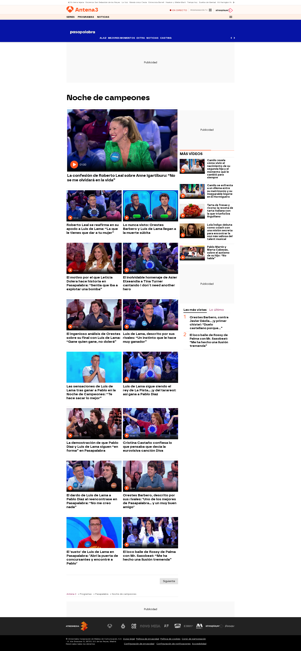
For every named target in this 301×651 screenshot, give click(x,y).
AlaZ (103, 38)
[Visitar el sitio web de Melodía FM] (199, 626)
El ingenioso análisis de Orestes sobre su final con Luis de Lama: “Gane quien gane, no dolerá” (93, 338)
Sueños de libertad (207, 2)
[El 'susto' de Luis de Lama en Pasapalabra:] (94, 532)
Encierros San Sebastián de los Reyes (103, 2)
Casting (166, 38)
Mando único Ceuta (138, 2)
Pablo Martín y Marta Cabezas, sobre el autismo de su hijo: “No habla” (218, 253)
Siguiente (169, 581)
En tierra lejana (77, 2)
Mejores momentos (121, 38)
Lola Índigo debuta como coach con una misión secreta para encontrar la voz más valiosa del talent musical (219, 232)
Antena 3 (71, 594)
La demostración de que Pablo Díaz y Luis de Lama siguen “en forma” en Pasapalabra (92, 446)
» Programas (85, 594)
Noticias (103, 17)
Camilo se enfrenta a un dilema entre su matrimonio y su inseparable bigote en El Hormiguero (220, 191)
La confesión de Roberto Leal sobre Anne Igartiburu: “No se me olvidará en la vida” (121, 177)
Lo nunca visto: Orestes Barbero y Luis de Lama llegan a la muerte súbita (149, 229)
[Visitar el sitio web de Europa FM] (188, 626)
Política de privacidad (147, 639)
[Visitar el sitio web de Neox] (134, 626)
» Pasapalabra (100, 594)
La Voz (125, 2)
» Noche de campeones (123, 594)
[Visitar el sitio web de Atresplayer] (215, 626)
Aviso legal (129, 639)
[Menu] (231, 16)
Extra (141, 38)
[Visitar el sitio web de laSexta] (123, 626)
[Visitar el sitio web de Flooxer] (229, 626)
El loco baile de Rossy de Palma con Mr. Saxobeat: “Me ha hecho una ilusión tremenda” (149, 556)
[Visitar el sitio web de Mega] (156, 626)
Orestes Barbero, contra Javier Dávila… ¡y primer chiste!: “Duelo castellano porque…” (209, 322)
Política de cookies (170, 639)
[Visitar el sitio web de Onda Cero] (177, 626)
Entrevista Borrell (156, 2)
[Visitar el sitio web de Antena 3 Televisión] (112, 626)
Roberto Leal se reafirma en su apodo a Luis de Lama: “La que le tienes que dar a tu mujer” (92, 229)
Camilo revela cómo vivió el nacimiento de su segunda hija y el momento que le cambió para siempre (218, 169)
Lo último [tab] (216, 310)
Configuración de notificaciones (173, 644)
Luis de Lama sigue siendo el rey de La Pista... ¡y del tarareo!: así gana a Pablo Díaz (149, 390)
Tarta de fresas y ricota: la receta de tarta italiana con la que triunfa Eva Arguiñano (220, 211)
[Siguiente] (233, 2)
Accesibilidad (199, 644)
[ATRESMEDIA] (77, 626)
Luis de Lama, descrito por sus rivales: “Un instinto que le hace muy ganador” (149, 338)
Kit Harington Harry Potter (229, 2)
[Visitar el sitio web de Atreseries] (166, 626)
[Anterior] (68, 2)
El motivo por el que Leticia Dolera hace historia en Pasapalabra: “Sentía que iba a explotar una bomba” (92, 283)
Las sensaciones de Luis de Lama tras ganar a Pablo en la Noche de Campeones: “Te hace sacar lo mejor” (91, 392)
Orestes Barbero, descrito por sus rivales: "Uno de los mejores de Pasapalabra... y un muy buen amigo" (149, 501)
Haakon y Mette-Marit (176, 2)
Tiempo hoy (192, 2)
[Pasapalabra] (83, 40)
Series (70, 17)
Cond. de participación (194, 639)
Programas (86, 17)
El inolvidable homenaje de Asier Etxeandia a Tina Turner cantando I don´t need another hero (150, 283)
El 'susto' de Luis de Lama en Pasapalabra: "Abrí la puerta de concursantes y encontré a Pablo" (92, 557)
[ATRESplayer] (224, 10)
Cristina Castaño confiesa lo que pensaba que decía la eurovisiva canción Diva (147, 446)
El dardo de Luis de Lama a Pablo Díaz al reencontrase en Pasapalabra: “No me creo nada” (91, 501)
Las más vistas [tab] (195, 310)
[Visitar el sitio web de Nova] (145, 626)
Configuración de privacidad (139, 644)
